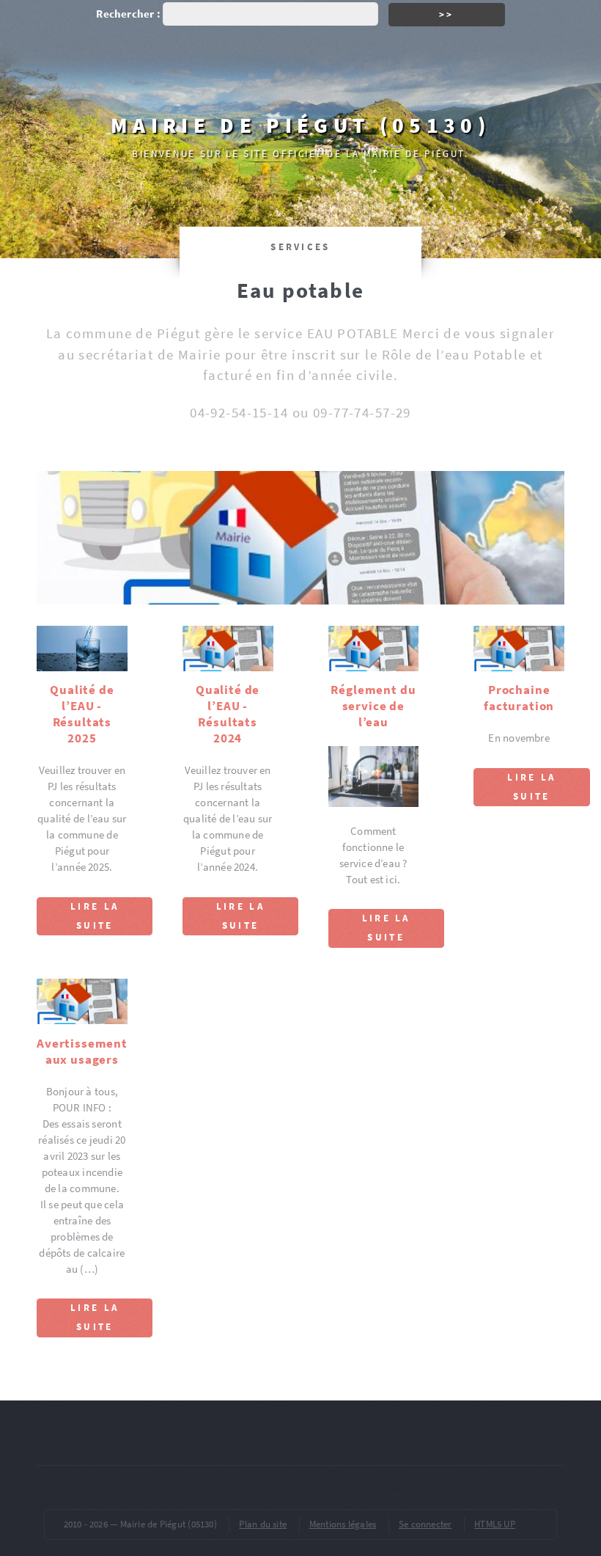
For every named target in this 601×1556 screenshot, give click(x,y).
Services (300, 247)
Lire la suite (94, 916)
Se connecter (425, 1524)
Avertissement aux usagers (82, 1051)
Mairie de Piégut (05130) (300, 125)
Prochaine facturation (519, 698)
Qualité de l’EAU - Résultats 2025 (82, 714)
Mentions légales (343, 1524)
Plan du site (263, 1524)
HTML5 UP (494, 1524)
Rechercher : (128, 14)
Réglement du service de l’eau (373, 706)
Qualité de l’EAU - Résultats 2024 (227, 714)
